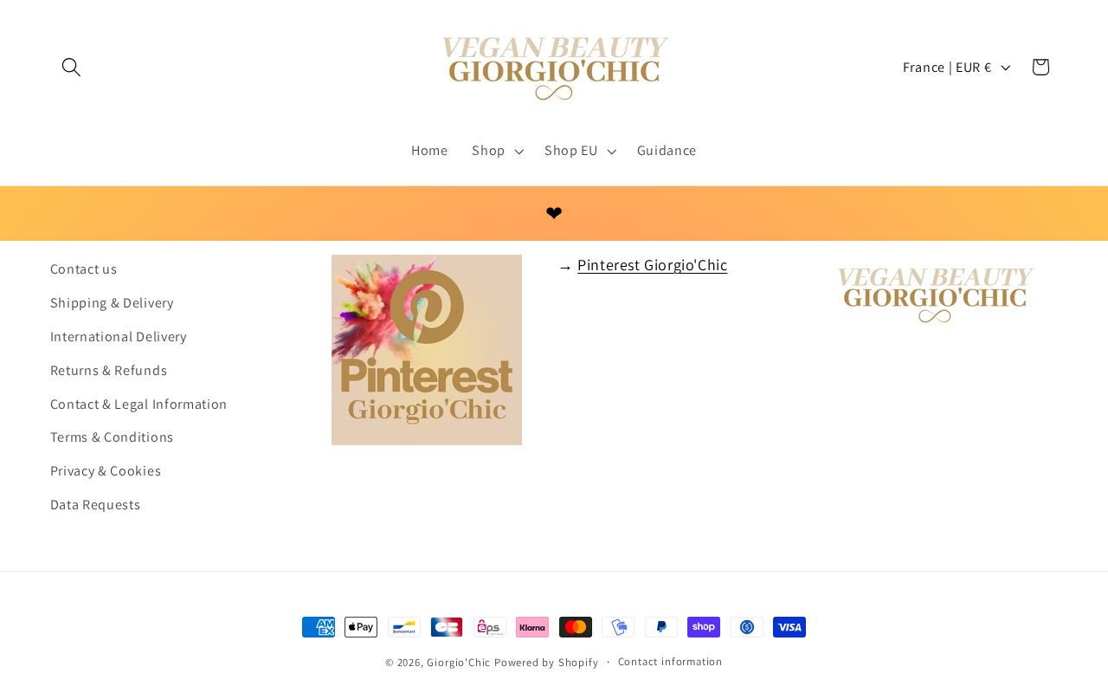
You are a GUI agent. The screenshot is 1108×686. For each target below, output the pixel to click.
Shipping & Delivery (112, 303)
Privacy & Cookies (106, 471)
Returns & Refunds (109, 370)
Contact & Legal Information (139, 404)
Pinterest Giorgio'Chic (652, 265)
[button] (72, 67)
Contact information (670, 661)
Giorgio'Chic (459, 662)
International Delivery (118, 336)
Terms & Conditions (112, 437)
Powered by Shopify (546, 662)
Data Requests (95, 504)
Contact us (84, 269)
